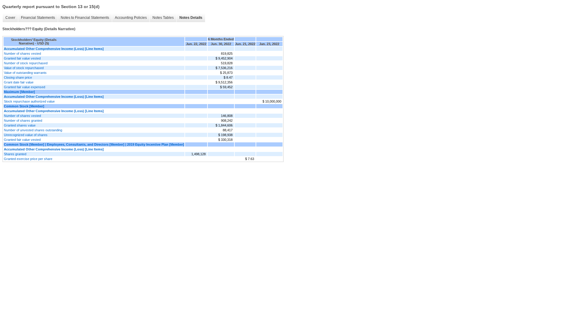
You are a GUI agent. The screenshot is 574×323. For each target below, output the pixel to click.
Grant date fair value (18, 82)
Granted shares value (20, 125)
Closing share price (18, 77)
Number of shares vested (22, 53)
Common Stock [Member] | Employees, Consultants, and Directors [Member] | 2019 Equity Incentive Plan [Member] (94, 144)
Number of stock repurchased (26, 63)
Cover (10, 18)
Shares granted (15, 154)
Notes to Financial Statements (85, 18)
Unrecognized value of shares (26, 135)
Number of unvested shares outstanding (33, 130)
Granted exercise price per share (28, 159)
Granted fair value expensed (24, 87)
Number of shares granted (23, 120)
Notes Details (190, 18)
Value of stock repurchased (24, 68)
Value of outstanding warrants (25, 72)
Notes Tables (163, 18)
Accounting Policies (131, 18)
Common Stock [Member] (24, 106)
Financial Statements (38, 18)
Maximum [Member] (19, 92)
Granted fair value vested (22, 58)
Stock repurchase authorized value (29, 101)
